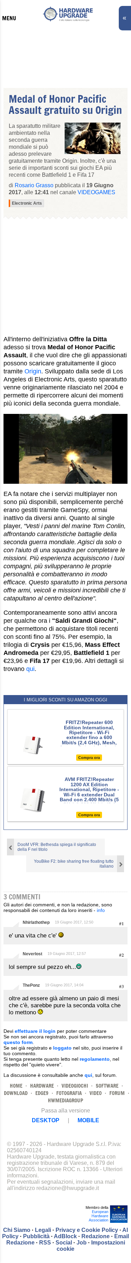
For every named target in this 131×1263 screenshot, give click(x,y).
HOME (16, 1085)
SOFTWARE (107, 1085)
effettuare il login (35, 1031)
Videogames (96, 192)
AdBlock (65, 1236)
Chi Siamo (16, 1230)
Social (64, 1243)
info (101, 910)
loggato (62, 1048)
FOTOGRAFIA (69, 1093)
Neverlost (32, 953)
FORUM (117, 1093)
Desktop (45, 1120)
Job (82, 1243)
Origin (32, 371)
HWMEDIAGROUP (65, 1100)
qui (30, 668)
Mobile (88, 1120)
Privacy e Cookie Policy (87, 1230)
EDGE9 (42, 1093)
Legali (43, 1230)
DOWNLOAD (16, 1093)
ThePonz (31, 985)
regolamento (95, 1059)
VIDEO (95, 1093)
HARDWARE (42, 1085)
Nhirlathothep (36, 922)
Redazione (95, 1236)
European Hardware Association (98, 1216)
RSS (45, 1243)
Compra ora (89, 757)
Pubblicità (36, 1236)
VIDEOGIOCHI (74, 1085)
